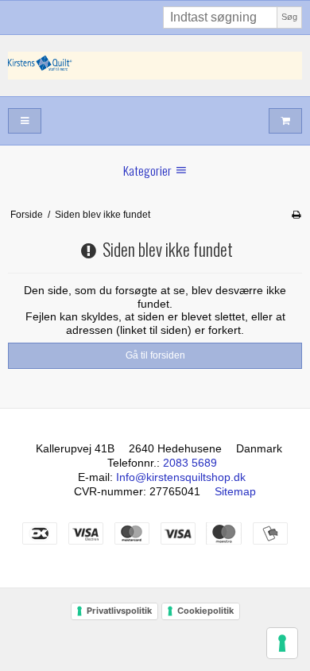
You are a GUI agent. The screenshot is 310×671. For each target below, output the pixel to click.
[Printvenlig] (296, 214)
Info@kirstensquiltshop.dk (181, 477)
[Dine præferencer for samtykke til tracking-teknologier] (282, 643)
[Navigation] (24, 121)
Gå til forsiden (155, 355)
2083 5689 (190, 462)
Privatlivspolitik (119, 610)
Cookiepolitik (205, 610)
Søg (289, 16)
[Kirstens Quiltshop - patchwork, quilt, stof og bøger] (155, 66)
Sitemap (235, 491)
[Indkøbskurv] (285, 121)
